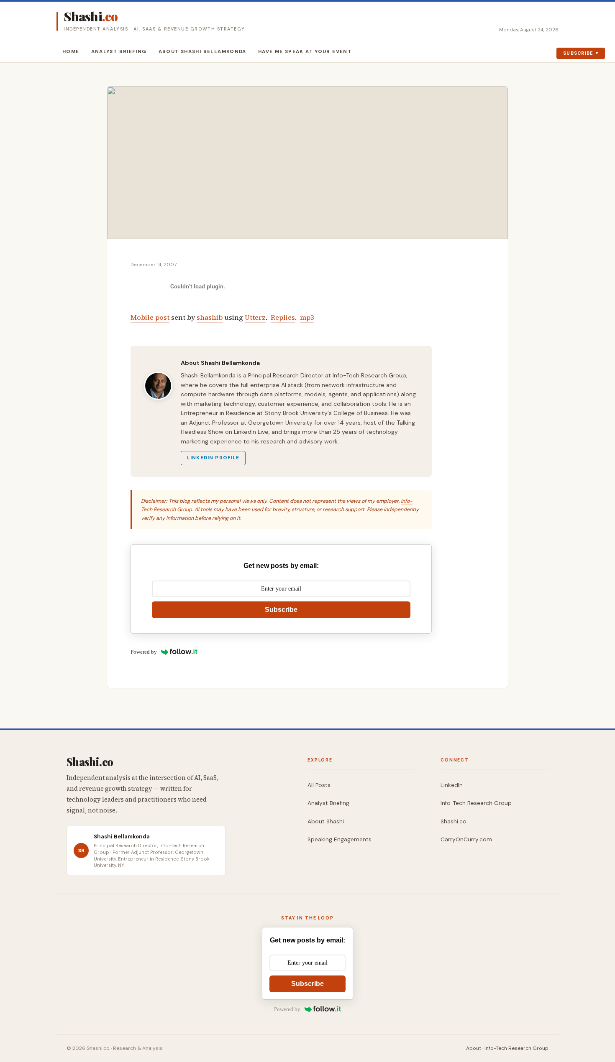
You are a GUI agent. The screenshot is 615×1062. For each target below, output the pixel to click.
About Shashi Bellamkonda (202, 51)
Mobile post (150, 317)
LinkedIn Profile (213, 458)
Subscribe (578, 53)
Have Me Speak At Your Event (304, 51)
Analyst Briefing (119, 51)
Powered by (144, 652)
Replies (283, 317)
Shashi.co (453, 821)
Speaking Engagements (340, 839)
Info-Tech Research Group (476, 803)
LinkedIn (452, 785)
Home (70, 51)
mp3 (307, 317)
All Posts (319, 785)
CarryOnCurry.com (466, 839)
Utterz (255, 317)
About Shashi (326, 821)
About (473, 1048)
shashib (210, 317)
